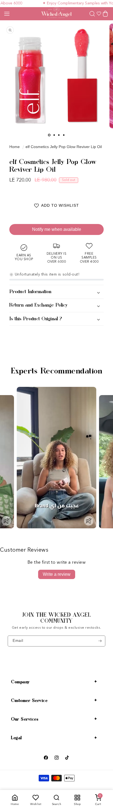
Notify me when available (56, 229)
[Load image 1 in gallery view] (49, 135)
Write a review (56, 574)
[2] (54, 135)
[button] (7, 13)
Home (14, 146)
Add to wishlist (60, 205)
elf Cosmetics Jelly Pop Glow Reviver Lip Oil (64, 146)
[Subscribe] (100, 641)
